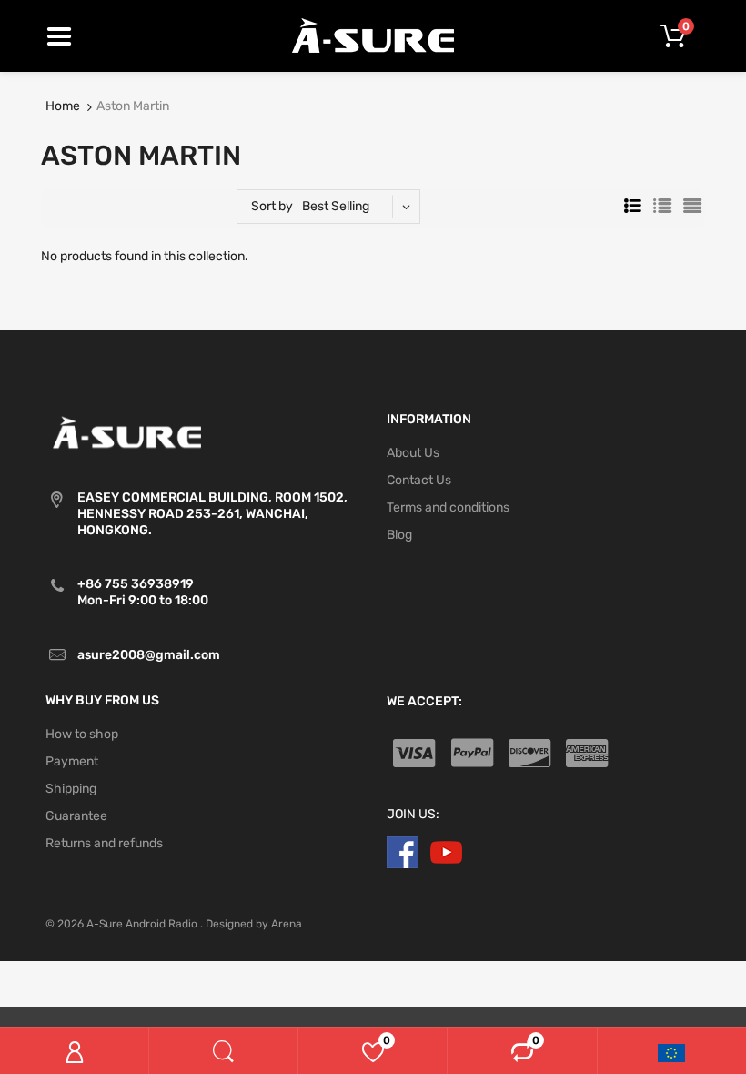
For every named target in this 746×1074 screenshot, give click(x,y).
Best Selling (335, 206)
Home (62, 106)
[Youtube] (446, 852)
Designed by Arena (254, 923)
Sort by (272, 206)
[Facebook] (402, 852)
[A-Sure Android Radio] (373, 35)
